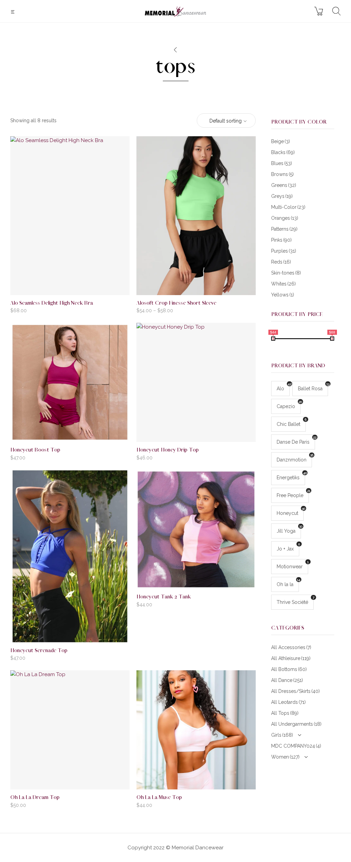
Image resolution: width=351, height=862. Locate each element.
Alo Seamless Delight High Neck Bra (51, 303)
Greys (282, 196)
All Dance (287, 680)
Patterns (284, 229)
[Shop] (175, 50)
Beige (280, 141)
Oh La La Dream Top (35, 797)
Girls (282, 735)
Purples (283, 251)
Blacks (283, 152)
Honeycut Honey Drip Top (167, 450)
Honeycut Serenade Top (39, 651)
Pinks (281, 240)
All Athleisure (291, 658)
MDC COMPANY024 (296, 746)
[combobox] (226, 121)
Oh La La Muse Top (159, 797)
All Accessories (291, 647)
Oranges (284, 218)
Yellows (282, 294)
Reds (281, 262)
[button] (13, 12)
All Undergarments (296, 724)
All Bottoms (289, 669)
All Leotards (288, 702)
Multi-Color (288, 207)
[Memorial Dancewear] (175, 11)
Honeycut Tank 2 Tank (163, 597)
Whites (283, 284)
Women (285, 757)
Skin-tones (286, 273)
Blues (281, 163)
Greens (283, 185)
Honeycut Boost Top (35, 450)
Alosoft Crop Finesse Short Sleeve (176, 303)
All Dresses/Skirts (295, 691)
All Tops (285, 713)
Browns (282, 174)
